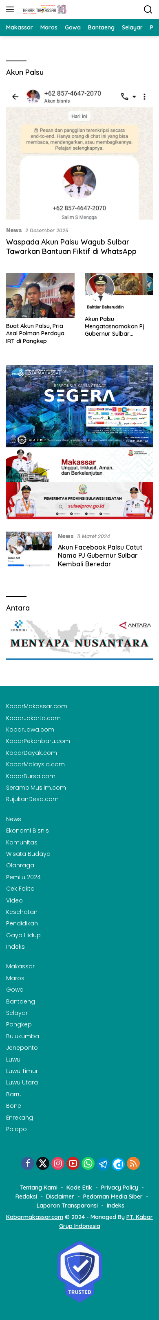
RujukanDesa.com (32, 799)
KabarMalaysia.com (35, 764)
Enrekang (19, 1117)
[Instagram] (57, 1164)
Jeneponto (22, 1048)
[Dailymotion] (118, 1164)
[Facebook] (27, 1164)
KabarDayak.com (31, 753)
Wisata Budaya (28, 854)
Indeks (15, 947)
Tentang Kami (38, 1187)
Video (14, 900)
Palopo (16, 1129)
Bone (13, 1106)
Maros (15, 978)
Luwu (13, 1059)
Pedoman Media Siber (113, 1196)
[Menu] (11, 9)
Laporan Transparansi (67, 1205)
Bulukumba (22, 1036)
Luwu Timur (22, 1071)
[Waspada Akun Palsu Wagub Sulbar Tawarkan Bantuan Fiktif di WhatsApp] (79, 152)
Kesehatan (22, 912)
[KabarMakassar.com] (43, 9)
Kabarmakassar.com (34, 1217)
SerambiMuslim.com (36, 787)
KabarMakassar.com (36, 706)
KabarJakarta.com (33, 718)
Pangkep (19, 1024)
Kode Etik (79, 1187)
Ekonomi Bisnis (27, 830)
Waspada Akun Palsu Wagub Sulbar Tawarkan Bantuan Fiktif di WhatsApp (71, 246)
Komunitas (22, 842)
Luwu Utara (22, 1082)
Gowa (15, 990)
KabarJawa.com (30, 729)
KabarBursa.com (30, 776)
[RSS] (133, 1164)
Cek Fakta (20, 888)
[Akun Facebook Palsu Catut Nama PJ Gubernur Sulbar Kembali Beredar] (29, 552)
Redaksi (26, 1196)
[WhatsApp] (88, 1164)
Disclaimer (60, 1196)
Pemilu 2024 (23, 877)
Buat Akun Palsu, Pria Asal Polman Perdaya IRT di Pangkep (35, 333)
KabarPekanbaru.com (38, 741)
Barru (14, 1094)
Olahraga (20, 865)
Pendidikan (22, 923)
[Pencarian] (148, 9)
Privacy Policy (119, 1187)
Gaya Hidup (23, 935)
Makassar (20, 966)
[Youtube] (73, 1164)
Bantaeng (20, 1001)
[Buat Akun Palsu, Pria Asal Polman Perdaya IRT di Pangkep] (40, 296)
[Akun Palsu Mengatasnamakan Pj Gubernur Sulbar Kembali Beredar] (119, 292)
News (14, 230)
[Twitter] (42, 1164)
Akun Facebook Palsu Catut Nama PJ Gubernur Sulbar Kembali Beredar (100, 555)
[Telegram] (103, 1164)
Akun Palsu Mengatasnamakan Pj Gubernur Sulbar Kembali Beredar (114, 326)
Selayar (17, 1013)
